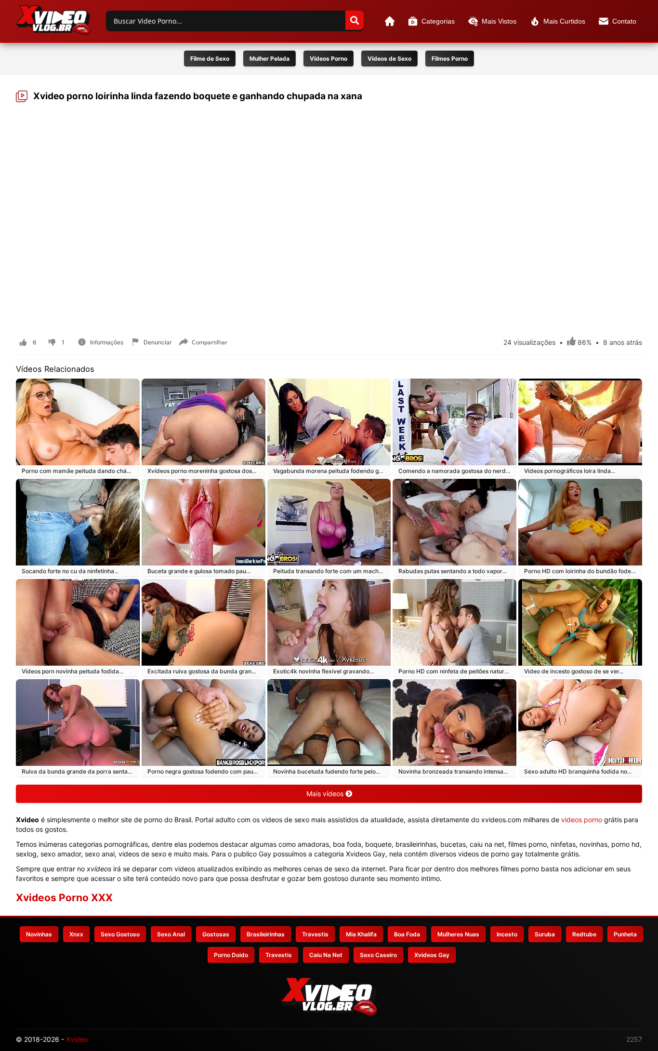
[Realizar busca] (354, 20)
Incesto (507, 934)
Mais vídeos (325, 793)
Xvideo (77, 1039)
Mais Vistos (499, 21)
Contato (624, 21)
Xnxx (76, 934)
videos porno (581, 819)
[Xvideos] (53, 20)
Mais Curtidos (564, 21)
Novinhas (39, 934)
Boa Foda (407, 934)
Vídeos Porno (328, 58)
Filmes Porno (450, 58)
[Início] (389, 21)
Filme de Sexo (209, 58)
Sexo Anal (171, 934)
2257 (634, 1039)
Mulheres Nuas (458, 934)
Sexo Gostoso (120, 934)
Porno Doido (231, 955)
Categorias (438, 21)
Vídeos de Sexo (389, 58)
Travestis (315, 934)
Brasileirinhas (266, 934)
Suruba (545, 934)
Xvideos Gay (431, 955)
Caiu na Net (325, 955)
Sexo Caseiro (378, 955)
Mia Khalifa (361, 934)
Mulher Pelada (270, 58)
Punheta (625, 934)
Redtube (584, 934)
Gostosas (215, 934)
